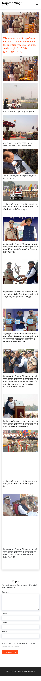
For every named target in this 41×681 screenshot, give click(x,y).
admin (7, 52)
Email (4, 623)
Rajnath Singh (12, 3)
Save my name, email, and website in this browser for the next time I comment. (20, 644)
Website (4, 632)
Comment (6, 592)
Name (4, 614)
